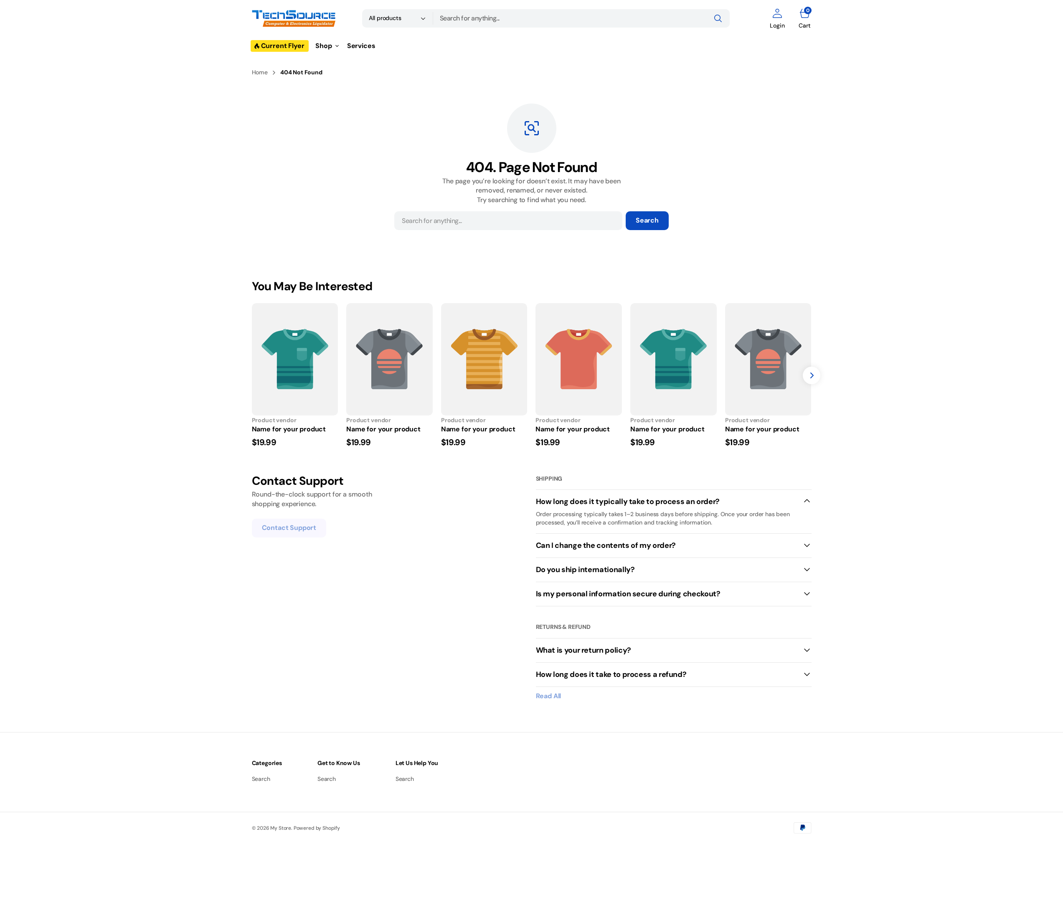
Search (647, 220)
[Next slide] (811, 375)
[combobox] (581, 18)
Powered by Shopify (317, 828)
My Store (280, 828)
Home (260, 72)
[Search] (718, 18)
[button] (777, 18)
